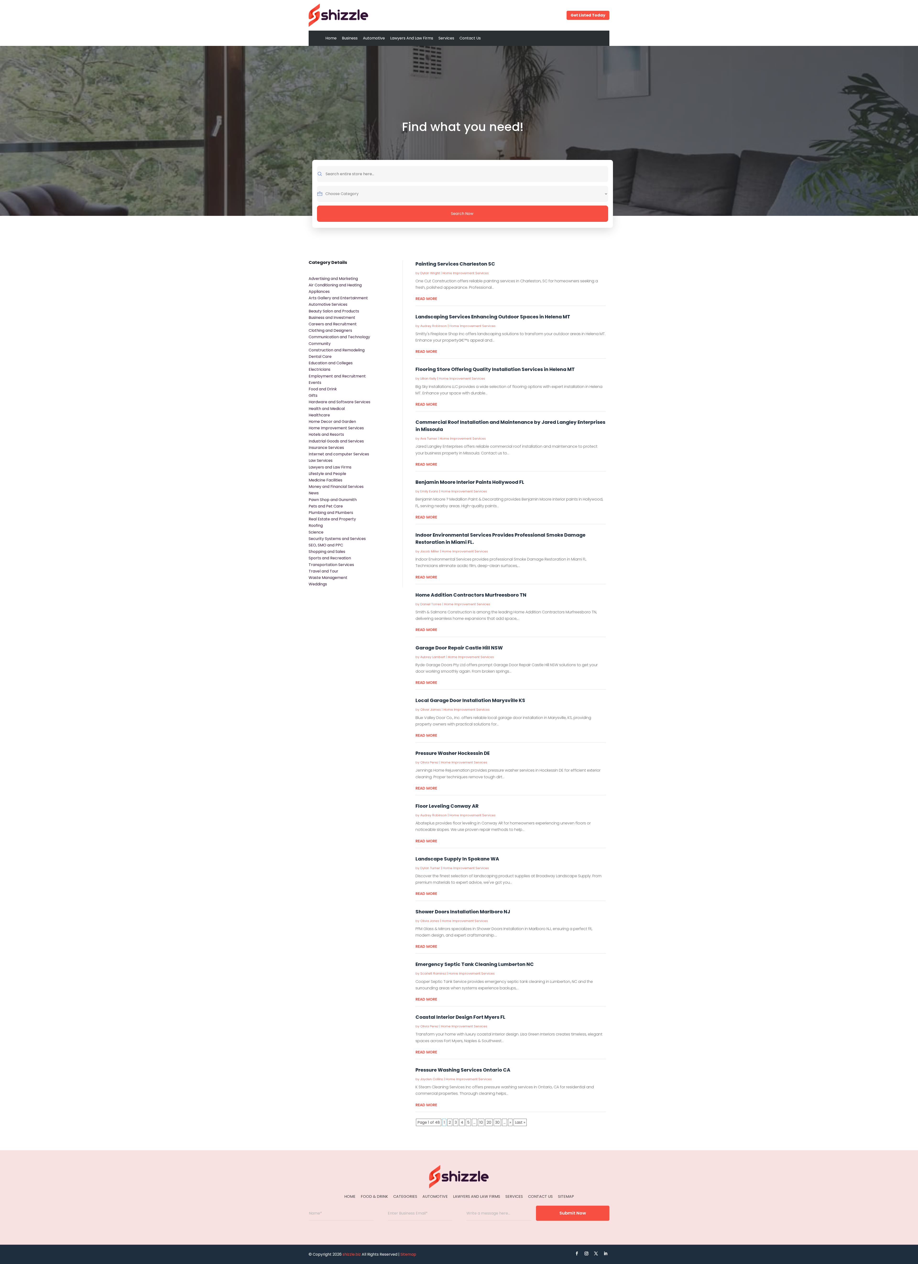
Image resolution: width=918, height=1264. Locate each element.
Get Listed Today (588, 15)
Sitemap (566, 1197)
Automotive (374, 38)
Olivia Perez (429, 762)
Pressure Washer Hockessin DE (452, 753)
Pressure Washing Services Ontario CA (462, 1070)
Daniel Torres (430, 604)
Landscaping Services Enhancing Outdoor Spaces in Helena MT (492, 316)
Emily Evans (429, 491)
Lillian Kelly (428, 378)
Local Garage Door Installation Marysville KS (470, 700)
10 (481, 1122)
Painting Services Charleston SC (455, 264)
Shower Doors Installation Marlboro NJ (462, 911)
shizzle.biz (352, 1254)
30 (497, 1122)
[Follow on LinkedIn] (605, 1253)
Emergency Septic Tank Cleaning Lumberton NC (474, 964)
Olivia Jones (429, 921)
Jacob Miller (429, 551)
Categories (405, 1197)
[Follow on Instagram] (586, 1253)
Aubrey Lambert (432, 657)
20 (489, 1122)
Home (331, 38)
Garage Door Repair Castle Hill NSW (459, 647)
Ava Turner (428, 438)
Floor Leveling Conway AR (447, 806)
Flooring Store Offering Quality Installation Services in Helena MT (495, 369)
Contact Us (470, 38)
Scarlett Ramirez (433, 973)
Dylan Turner (430, 868)
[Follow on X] (596, 1253)
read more (426, 298)
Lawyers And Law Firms (411, 38)
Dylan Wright (430, 273)
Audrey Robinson (433, 326)
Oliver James (430, 709)
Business (350, 38)
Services (446, 38)
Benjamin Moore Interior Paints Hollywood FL (469, 482)
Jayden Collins (431, 1079)
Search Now (462, 213)
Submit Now (572, 1213)
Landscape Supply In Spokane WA (457, 858)
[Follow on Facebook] (577, 1253)
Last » (520, 1122)
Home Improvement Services (466, 273)
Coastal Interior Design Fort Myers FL (460, 1017)
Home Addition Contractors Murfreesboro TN (470, 595)
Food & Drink (374, 1197)
